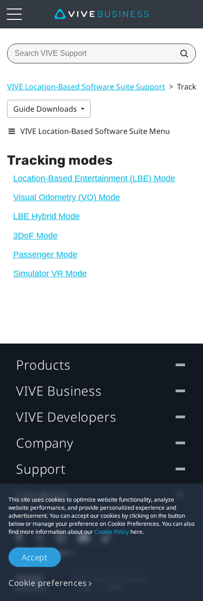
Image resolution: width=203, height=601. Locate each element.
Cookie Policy (111, 532)
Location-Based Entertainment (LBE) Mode (94, 178)
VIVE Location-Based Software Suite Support (86, 86)
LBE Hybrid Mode (46, 216)
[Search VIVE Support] (181, 53)
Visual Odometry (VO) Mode (66, 197)
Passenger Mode (45, 254)
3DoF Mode (35, 235)
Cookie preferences (47, 582)
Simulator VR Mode (50, 273)
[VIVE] (101, 14)
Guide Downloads (46, 109)
